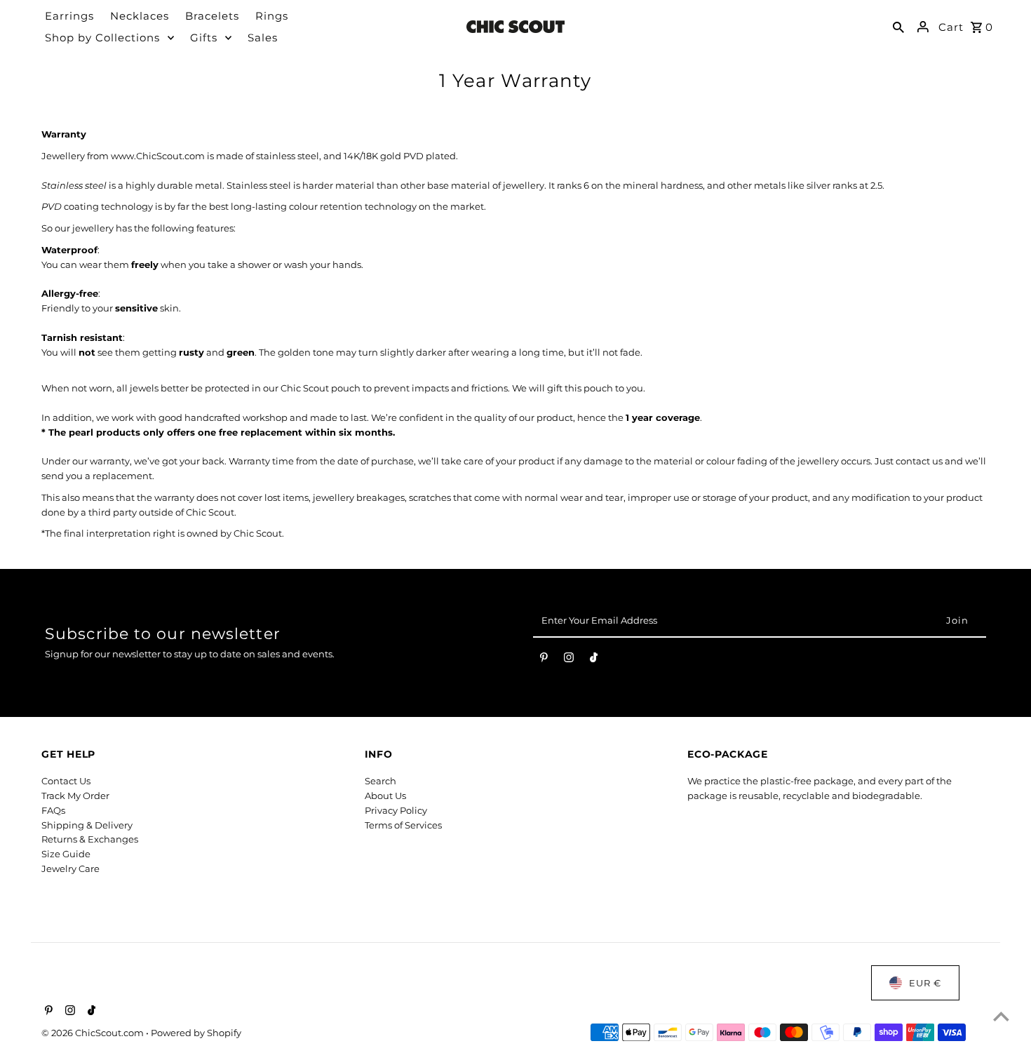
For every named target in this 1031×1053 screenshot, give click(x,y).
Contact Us (65, 780)
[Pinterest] (544, 660)
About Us (385, 795)
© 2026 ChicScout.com (93, 1032)
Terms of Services (403, 825)
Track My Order (75, 795)
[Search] (898, 27)
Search (380, 780)
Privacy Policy (396, 810)
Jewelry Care (70, 868)
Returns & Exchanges (89, 839)
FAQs (53, 810)
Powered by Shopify (196, 1032)
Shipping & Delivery (87, 825)
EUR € (925, 982)
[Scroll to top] (1001, 1016)
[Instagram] (569, 660)
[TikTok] (594, 660)
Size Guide (65, 853)
